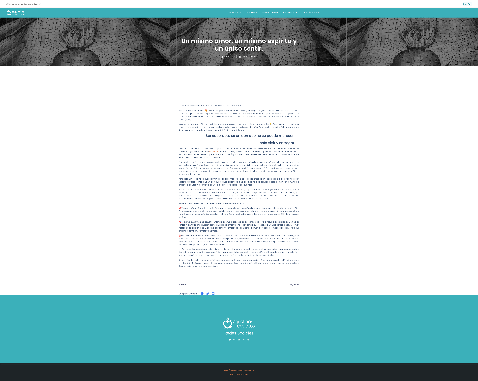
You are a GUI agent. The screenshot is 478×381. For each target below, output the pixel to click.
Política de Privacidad (239, 374)
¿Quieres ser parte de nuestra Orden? (23, 4)
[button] (202, 293)
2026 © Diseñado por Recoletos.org (239, 370)
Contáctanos (311, 12)
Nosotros (235, 12)
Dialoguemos (270, 12)
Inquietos (251, 12)
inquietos (213, 151)
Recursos (289, 12)
